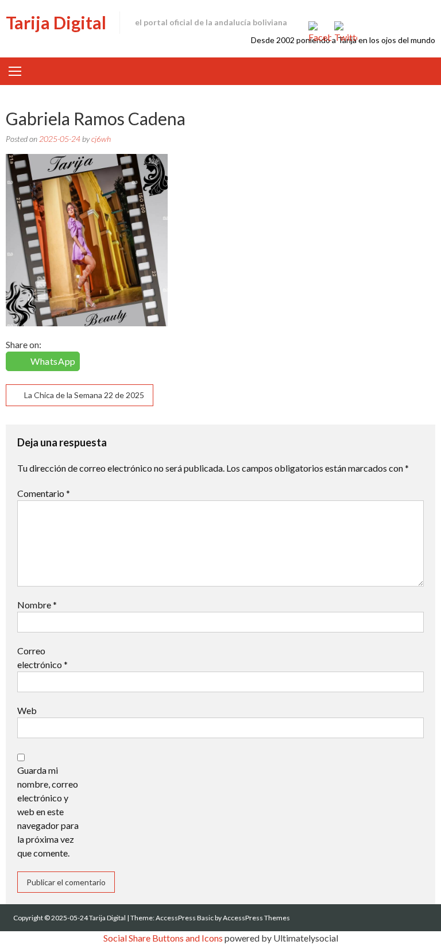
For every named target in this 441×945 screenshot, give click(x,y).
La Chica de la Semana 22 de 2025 (84, 395)
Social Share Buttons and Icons (163, 937)
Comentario (43, 493)
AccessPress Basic (185, 917)
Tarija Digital (56, 22)
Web (27, 710)
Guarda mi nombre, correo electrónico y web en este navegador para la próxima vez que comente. (48, 811)
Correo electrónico (42, 657)
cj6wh (101, 139)
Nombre (37, 604)
